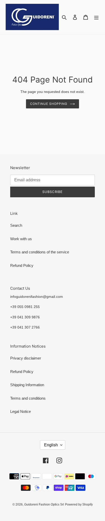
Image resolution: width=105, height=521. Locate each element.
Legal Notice (20, 411)
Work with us (21, 239)
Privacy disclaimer (25, 358)
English (51, 445)
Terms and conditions (28, 398)
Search (16, 225)
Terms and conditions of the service (39, 252)
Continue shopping (48, 104)
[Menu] (96, 17)
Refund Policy (21, 265)
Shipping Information (27, 385)
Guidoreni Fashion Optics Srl (44, 504)
